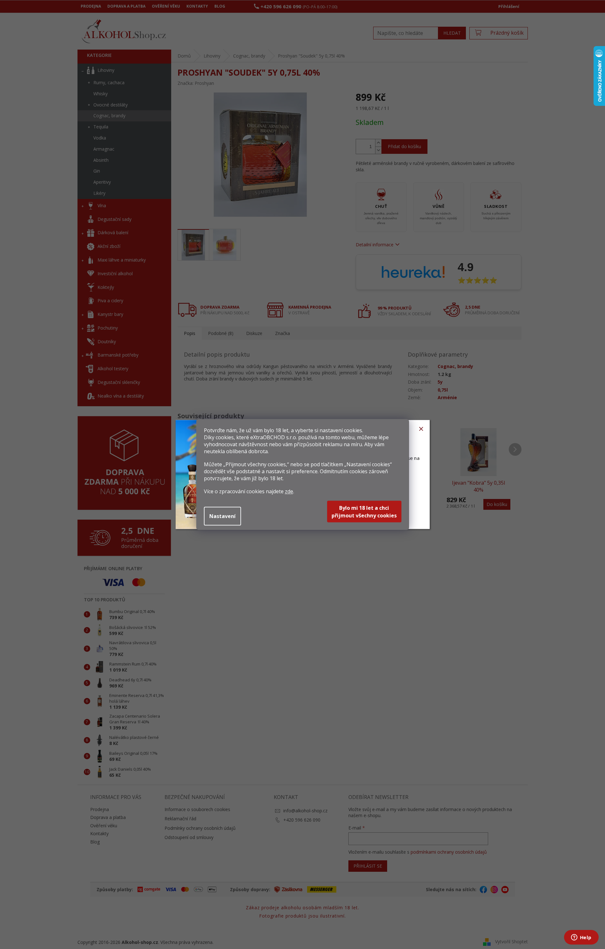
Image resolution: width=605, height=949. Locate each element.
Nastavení (222, 516)
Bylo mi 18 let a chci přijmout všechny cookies (364, 511)
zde (289, 491)
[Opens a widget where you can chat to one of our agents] (581, 938)
